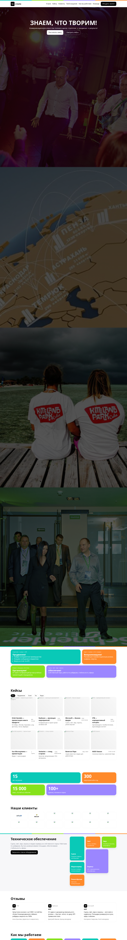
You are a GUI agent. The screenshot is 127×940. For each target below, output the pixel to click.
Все (13, 695)
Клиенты (61, 4)
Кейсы (54, 4)
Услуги (48, 4)
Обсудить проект (108, 4)
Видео (42, 695)
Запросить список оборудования (24, 852)
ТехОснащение (71, 4)
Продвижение (21, 695)
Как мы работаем (85, 4)
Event (30, 695)
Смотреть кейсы (72, 32)
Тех (36, 695)
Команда (96, 4)
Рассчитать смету (55, 32)
